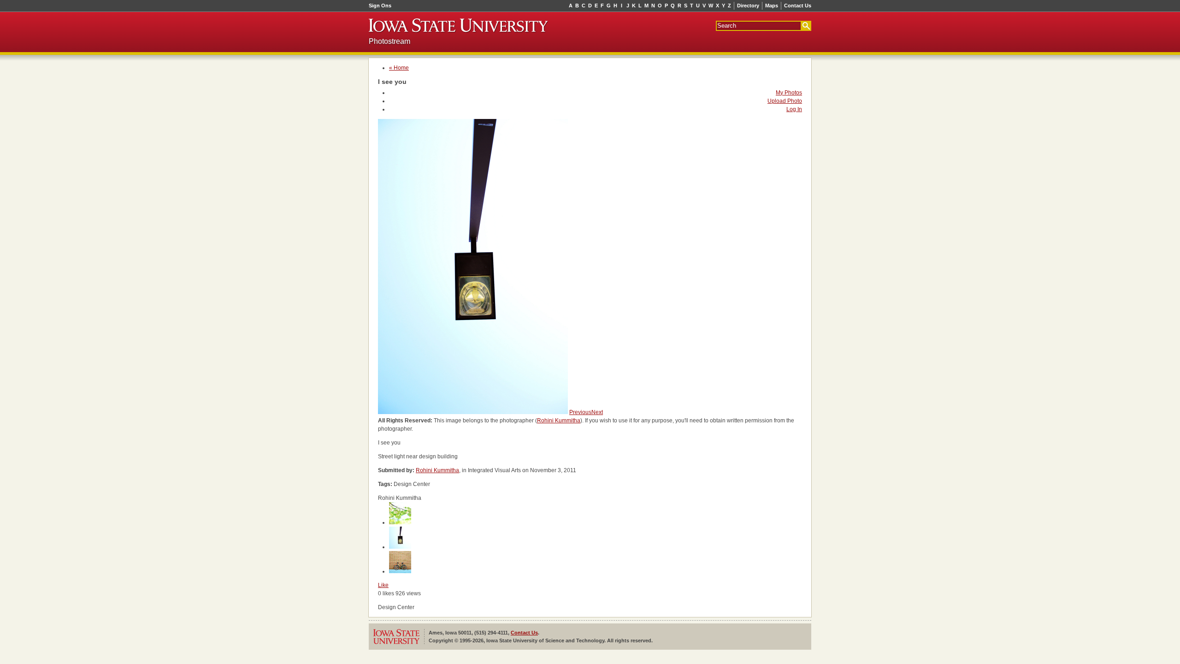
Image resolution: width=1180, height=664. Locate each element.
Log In (794, 109)
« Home (399, 68)
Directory (748, 5)
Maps (771, 5)
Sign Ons (380, 5)
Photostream (389, 41)
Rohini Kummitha (558, 420)
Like (383, 585)
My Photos (789, 92)
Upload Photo (784, 101)
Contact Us (797, 5)
